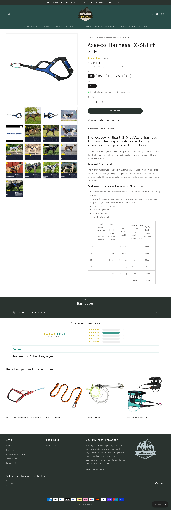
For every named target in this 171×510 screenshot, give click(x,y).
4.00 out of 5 (63, 334)
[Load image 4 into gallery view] (69, 115)
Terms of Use (11, 459)
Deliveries (10, 450)
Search (9, 446)
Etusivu (91, 38)
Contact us (51, 445)
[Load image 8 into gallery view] (14, 151)
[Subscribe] (48, 483)
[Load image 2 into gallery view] (32, 115)
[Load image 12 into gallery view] (14, 170)
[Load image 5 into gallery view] (32, 133)
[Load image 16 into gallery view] (14, 188)
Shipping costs (103, 67)
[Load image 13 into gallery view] (32, 170)
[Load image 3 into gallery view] (51, 115)
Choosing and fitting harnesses (101, 128)
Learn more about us (95, 469)
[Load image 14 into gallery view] (51, 170)
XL (127, 76)
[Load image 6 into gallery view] (51, 133)
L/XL (118, 76)
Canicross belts (137, 417)
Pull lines (53, 417)
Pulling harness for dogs (23, 417)
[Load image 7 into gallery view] (69, 133)
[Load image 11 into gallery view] (69, 151)
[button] (9, 14)
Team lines (93, 417)
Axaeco (100, 38)
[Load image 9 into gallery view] (32, 151)
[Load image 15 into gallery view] (69, 170)
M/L (100, 76)
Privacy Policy (11, 463)
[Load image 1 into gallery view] (14, 115)
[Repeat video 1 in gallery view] (14, 133)
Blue (92, 86)
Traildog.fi (88, 504)
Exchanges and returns (15, 454)
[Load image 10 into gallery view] (51, 151)
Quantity (91, 97)
